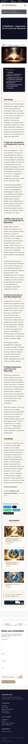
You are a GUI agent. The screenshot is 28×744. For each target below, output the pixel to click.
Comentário (4, 639)
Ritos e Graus (5, 707)
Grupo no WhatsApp (7, 724)
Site (2, 668)
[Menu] (25, 5)
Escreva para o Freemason (8, 723)
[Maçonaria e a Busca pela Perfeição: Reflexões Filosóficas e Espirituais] (14, 554)
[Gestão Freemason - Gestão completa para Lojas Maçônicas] (14, 603)
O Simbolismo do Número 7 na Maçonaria (14, 585)
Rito (18, 596)
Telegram (17, 510)
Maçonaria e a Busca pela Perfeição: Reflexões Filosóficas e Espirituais (12, 563)
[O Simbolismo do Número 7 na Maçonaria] (14, 577)
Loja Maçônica (5, 719)
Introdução (10, 72)
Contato (4, 721)
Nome (3, 654)
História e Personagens (7, 709)
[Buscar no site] (25, 741)
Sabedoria (13, 596)
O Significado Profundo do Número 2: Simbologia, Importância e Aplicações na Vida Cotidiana (13, 540)
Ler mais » (8, 543)
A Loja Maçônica (6, 712)
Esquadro (7, 596)
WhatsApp (8, 510)
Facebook (8, 506)
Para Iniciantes (13, 1)
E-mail (3, 661)
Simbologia (4, 705)
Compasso (19, 594)
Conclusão (10, 88)
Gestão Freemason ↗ (21, 1)
